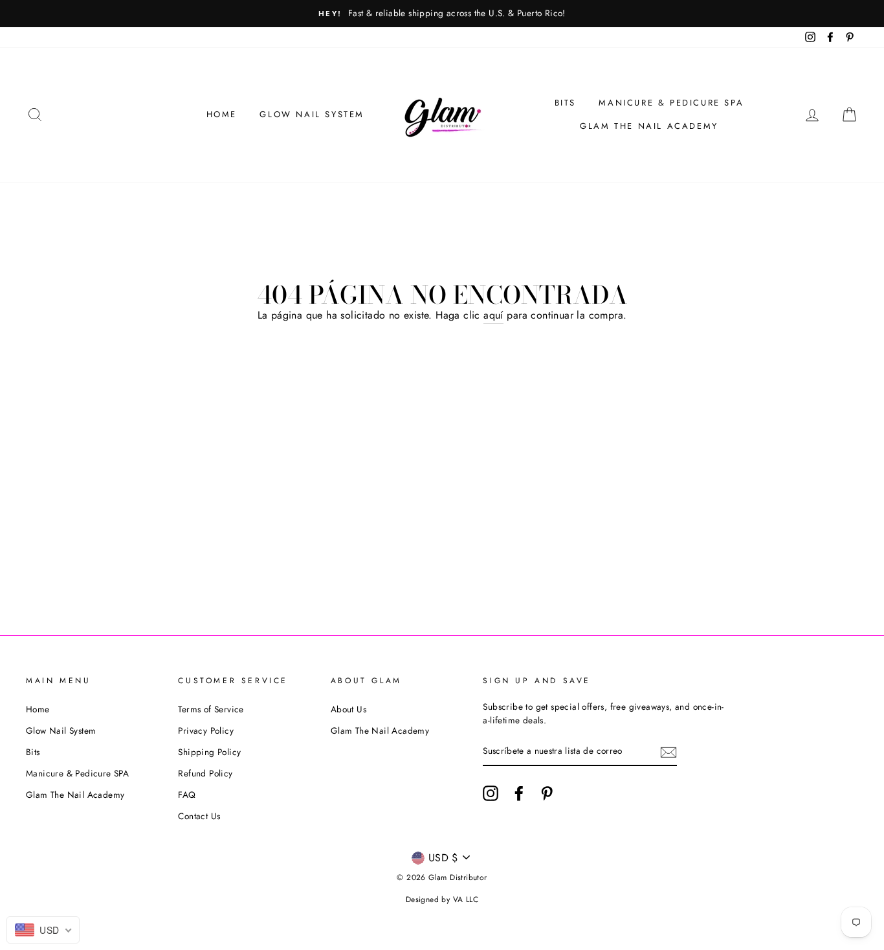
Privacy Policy (206, 730)
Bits (565, 102)
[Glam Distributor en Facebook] (519, 793)
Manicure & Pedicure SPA (671, 102)
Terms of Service (210, 709)
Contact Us (199, 815)
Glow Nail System (312, 114)
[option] (442, 13)
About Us (348, 709)
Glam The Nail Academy (649, 126)
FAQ (186, 794)
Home (221, 114)
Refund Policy (205, 773)
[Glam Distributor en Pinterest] (547, 793)
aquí (493, 315)
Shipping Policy (209, 751)
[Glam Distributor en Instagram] (490, 793)
